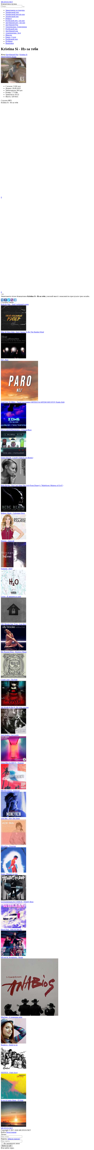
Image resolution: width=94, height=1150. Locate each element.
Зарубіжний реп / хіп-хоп (15, 23)
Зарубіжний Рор (12, 25)
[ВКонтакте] (2, 300)
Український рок (12, 16)
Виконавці (10, 43)
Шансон (9, 35)
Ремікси (9, 19)
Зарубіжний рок (12, 31)
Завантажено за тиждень (15, 10)
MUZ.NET (7, 2)
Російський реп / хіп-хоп (15, 21)
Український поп (12, 12)
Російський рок (12, 29)
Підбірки (9, 41)
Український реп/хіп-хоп (15, 14)
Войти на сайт (7, 1146)
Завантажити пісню (8, 57)
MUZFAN (7, 1128)
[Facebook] (5, 300)
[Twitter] (8, 300)
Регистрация (11, 1132)
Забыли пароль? (14, 1139)
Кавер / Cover (11, 37)
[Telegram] (15, 300)
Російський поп (12, 39)
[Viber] (12, 300)
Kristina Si (23, 55)
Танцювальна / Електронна (16, 27)
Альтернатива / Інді (13, 33)
